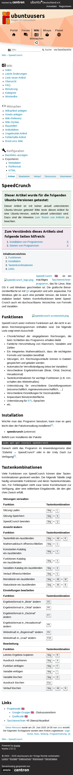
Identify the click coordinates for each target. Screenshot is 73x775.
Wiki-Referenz (13, 118)
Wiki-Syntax (12, 122)
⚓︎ (67, 242)
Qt (27, 291)
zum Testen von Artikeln (49, 217)
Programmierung (58, 734)
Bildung (44, 734)
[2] (14, 456)
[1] (52, 425)
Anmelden (51, 6)
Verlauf (37, 176)
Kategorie (10, 93)
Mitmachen (36, 38)
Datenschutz (25, 759)
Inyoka (17, 745)
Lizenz (5, 759)
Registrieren (65, 6)
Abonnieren (65, 176)
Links (11, 269)
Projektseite (14, 708)
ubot (60, 727)
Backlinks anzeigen (16, 155)
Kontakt (13, 759)
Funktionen (14, 257)
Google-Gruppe (21, 712)
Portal (14, 30)
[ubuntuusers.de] (24, 19)
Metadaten (15, 163)
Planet (59, 30)
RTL (30, 401)
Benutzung (11, 89)
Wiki (36, 30)
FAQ (7, 85)
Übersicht (10, 81)
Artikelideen (12, 130)
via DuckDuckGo (62, 50)
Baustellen (11, 126)
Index (8, 70)
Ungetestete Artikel (16, 133)
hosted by (7, 2)
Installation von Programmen (26, 242)
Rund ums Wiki (14, 141)
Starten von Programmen (24, 245)
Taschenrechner (16, 720)
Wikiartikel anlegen (16, 110)
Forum (26, 30)
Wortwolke (11, 96)
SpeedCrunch (15, 55)
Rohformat (15, 166)
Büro (36, 734)
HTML (12, 170)
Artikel (11, 176)
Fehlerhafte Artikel (15, 137)
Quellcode (18, 716)
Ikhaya (47, 30)
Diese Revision (13, 727)
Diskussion (50, 176)
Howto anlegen (13, 114)
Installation (14, 261)
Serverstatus (51, 759)
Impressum (38, 759)
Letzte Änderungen (16, 74)
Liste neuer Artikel (15, 77)
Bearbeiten (24, 176)
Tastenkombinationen (20, 265)
